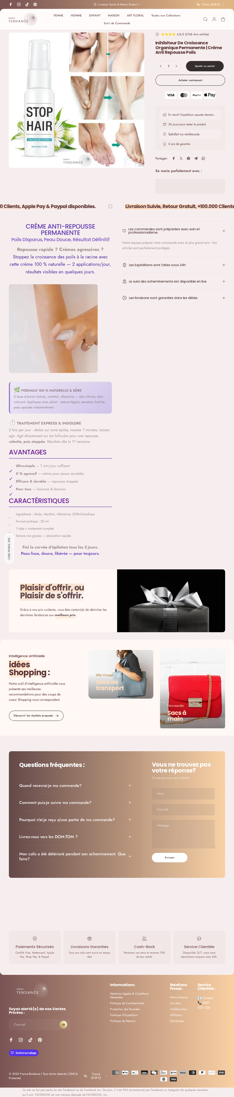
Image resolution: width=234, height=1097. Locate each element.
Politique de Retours (122, 1021)
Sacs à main (176, 716)
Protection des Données (125, 1009)
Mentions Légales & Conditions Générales (129, 995)
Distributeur (177, 1021)
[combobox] (211, 4)
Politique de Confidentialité (127, 1003)
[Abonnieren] (63, 1024)
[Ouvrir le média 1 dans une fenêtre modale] (76, 100)
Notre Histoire (179, 997)
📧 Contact (205, 998)
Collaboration (178, 1009)
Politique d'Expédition (124, 1015)
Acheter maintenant (190, 80)
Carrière (175, 1003)
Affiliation (176, 1015)
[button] (9, 548)
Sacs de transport (110, 685)
